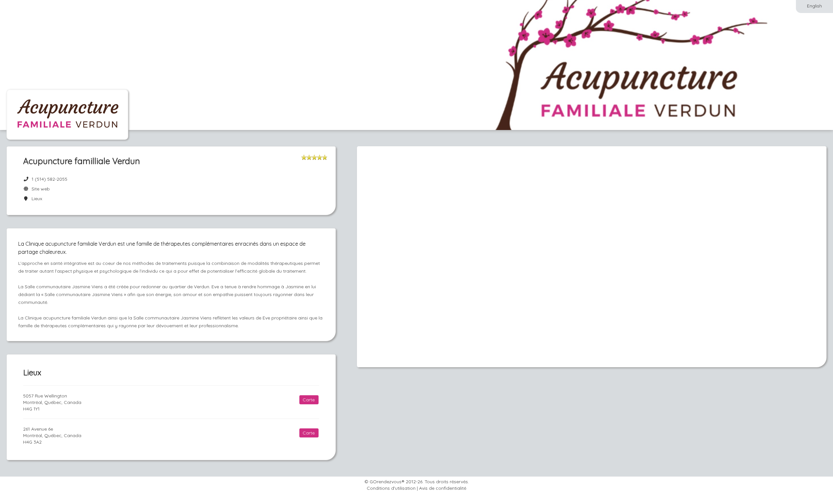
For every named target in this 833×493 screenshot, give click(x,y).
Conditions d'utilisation (391, 488)
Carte (309, 400)
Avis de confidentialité (442, 488)
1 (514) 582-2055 (49, 179)
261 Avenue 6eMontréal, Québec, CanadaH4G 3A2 (52, 435)
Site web (39, 189)
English (814, 6)
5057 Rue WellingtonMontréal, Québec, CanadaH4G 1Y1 (52, 402)
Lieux (35, 198)
